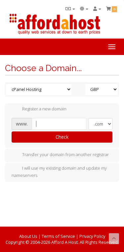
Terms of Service (58, 236)
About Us (28, 236)
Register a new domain (44, 109)
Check (62, 137)
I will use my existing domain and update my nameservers (59, 171)
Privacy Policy (92, 236)
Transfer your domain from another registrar (65, 154)
